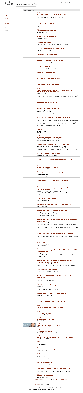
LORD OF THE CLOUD (44, 43)
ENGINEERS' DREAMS (44, 313)
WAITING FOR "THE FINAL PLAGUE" (49, 78)
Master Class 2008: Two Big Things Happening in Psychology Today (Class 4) (57, 220)
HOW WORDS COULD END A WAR (48, 84)
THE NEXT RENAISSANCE (45, 319)
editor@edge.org (33, 386)
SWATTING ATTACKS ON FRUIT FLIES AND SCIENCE (54, 205)
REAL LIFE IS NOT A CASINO (46, 199)
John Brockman (37, 384)
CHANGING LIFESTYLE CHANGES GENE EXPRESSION (54, 160)
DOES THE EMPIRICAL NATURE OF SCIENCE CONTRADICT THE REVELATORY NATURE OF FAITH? (57, 91)
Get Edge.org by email (51, 386)
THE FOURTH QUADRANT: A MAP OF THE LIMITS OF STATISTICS (54, 276)
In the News (42, 386)
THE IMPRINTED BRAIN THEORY (47, 167)
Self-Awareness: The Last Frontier (48, 108)
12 (56, 379)
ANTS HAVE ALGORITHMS (45, 376)
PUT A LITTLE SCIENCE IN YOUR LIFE (49, 325)
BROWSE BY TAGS (8, 30)
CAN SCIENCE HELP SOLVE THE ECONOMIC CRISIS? (54, 145)
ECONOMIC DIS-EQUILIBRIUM (47, 270)
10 (53, 379)
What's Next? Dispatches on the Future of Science (53, 117)
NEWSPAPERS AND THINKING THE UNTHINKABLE (53, 368)
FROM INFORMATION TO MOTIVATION (50, 307)
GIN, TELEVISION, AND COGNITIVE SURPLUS (52, 294)
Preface (39, 130)
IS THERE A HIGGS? (43, 66)
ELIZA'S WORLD (42, 355)
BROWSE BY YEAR (8, 27)
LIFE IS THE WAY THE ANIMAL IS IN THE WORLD (53, 180)
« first (36, 379)
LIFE (38, 29)
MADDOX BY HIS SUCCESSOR (47, 37)
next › (62, 379)
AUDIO (24, 8)
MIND (38, 21)
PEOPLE (56, 8)
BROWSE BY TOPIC (8, 11)
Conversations (40, 53)
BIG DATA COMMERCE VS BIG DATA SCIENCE (52, 301)
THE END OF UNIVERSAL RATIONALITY (50, 60)
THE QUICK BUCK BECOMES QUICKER (49, 137)
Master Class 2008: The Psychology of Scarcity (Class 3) (55, 233)
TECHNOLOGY (39, 41)
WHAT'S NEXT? (42, 242)
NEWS (42, 8)
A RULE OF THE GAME (44, 331)
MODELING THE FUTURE (45, 362)
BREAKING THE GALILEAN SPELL (48, 343)
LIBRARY (46, 8)
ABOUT (51, 8)
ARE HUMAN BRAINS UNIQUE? (47, 349)
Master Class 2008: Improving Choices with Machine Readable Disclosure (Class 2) (57, 251)
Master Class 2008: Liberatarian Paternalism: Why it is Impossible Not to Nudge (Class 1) (54, 261)
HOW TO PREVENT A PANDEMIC (47, 31)
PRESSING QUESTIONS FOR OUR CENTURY (51, 49)
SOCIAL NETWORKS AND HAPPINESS (49, 154)
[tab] (12, 11)
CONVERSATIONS (13, 8)
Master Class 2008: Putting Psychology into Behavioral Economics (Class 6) (55, 189)
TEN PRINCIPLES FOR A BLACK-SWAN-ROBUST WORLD (55, 337)
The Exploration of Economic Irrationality (50, 173)
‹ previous (41, 379)
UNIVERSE (38, 12)
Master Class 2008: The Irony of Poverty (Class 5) (53, 211)
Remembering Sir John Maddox (47, 55)
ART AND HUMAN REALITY (46, 72)
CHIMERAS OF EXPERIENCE (46, 23)
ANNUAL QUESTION (30, 8)
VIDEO (20, 8)
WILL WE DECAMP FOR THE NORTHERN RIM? (52, 14)
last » (66, 379)
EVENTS (37, 8)
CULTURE (38, 35)
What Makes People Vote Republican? (49, 285)
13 (58, 379)
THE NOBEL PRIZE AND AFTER (47, 102)
